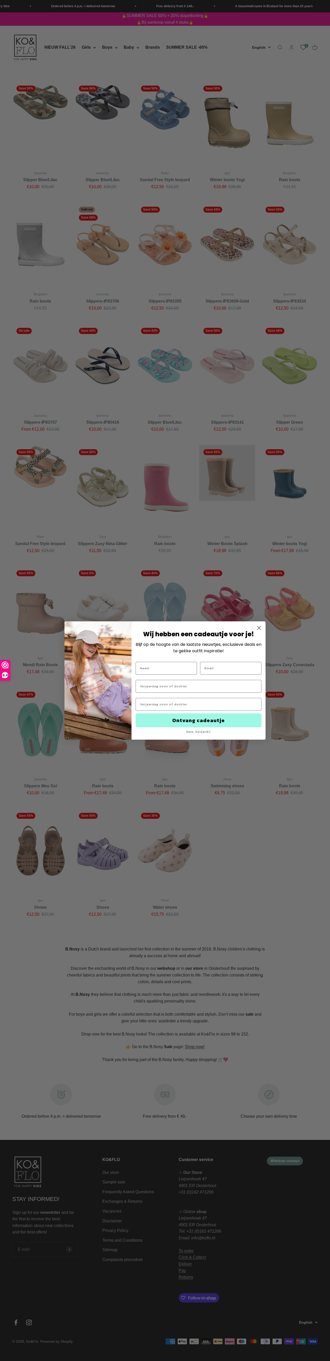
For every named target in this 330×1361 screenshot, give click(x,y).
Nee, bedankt (198, 731)
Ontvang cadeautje (198, 720)
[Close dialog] (258, 627)
